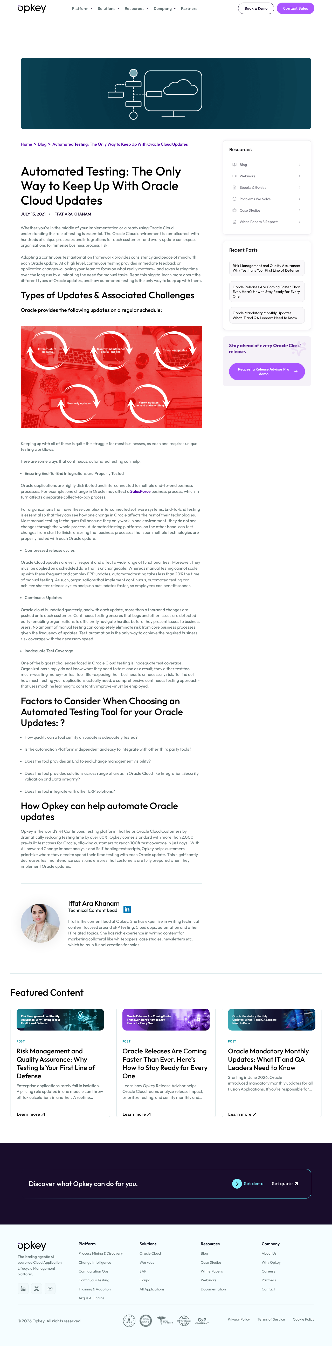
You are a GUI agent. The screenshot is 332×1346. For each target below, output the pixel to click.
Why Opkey (271, 1262)
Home (26, 144)
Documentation (213, 1289)
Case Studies (211, 1262)
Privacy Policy (239, 1319)
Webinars (208, 1280)
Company (163, 8)
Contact (268, 1289)
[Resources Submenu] (146, 8)
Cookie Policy (303, 1319)
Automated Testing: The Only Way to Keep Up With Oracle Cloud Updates (120, 144)
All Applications (152, 1289)
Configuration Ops (93, 1271)
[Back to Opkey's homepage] (32, 8)
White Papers (212, 1271)
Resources (134, 8)
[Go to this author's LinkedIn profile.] (127, 909)
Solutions (106, 8)
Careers (268, 1271)
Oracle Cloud (150, 1253)
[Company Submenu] (174, 8)
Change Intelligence (95, 1262)
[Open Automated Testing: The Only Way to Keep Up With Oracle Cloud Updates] (23, 1288)
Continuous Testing (94, 1280)
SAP (143, 1271)
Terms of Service (271, 1319)
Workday (147, 1262)
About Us (269, 1253)
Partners (189, 8)
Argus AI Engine (92, 1298)
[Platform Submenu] (90, 8)
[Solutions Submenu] (117, 8)
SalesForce (140, 491)
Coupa (145, 1280)
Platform (80, 8)
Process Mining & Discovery (101, 1253)
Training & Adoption (95, 1289)
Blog (42, 144)
